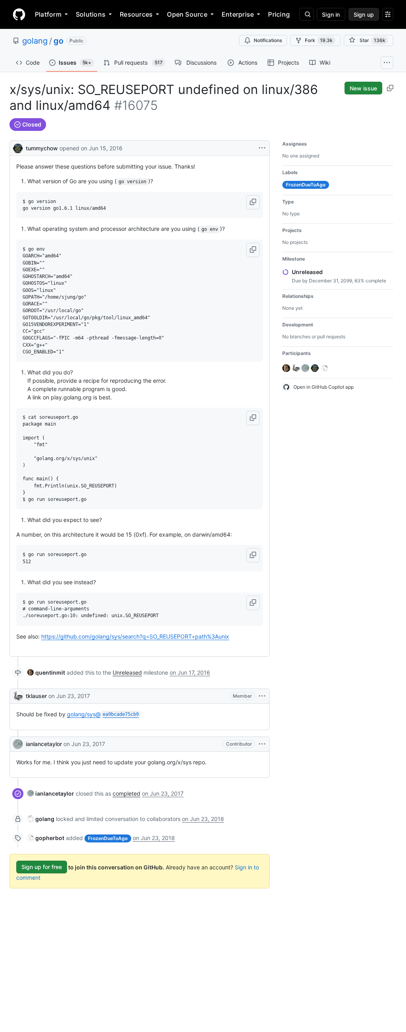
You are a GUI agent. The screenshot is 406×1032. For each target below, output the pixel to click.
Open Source (187, 14)
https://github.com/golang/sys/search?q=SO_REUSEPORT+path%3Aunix (135, 636)
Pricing (279, 14)
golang (35, 41)
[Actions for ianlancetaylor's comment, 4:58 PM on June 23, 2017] (262, 744)
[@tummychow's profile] (18, 147)
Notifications (268, 40)
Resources (136, 14)
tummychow (42, 148)
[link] (46, 672)
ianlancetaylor (44, 743)
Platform (48, 14)
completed (126, 793)
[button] (253, 202)
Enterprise (238, 14)
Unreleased (127, 672)
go (58, 41)
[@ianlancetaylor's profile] (18, 744)
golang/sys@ (103, 714)
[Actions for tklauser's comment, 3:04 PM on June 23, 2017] (262, 696)
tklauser (36, 695)
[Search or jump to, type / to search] (306, 14)
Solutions (90, 14)
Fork (319, 40)
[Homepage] (19, 14)
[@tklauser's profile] (18, 696)
